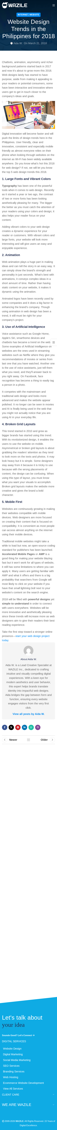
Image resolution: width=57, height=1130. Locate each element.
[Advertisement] (28, 876)
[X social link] (11, 727)
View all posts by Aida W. (29, 714)
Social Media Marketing (16, 1060)
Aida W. (18, 43)
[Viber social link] (37, 727)
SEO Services (11, 1065)
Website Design (12, 1048)
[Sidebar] (53, 342)
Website (34, 15)
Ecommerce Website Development (23, 1082)
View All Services (13, 1088)
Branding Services (13, 1071)
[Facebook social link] (4, 727)
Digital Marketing (13, 1054)
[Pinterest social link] (18, 727)
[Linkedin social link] (24, 727)
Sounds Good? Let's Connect (17, 1035)
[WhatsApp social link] (31, 727)
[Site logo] (14, 5)
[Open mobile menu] (53, 5)
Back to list (28, 739)
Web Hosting (10, 1077)
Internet (23, 15)
